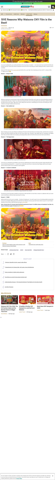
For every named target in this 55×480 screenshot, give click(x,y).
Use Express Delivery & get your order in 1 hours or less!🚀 (34, 9)
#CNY (21, 250)
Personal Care (9, 14)
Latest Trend (29, 14)
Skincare (22, 14)
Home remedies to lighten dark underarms (14, 272)
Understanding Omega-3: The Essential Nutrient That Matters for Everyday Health (23, 282)
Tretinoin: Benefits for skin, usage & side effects (16, 262)
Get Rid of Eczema (9, 287)
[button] (53, 7)
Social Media (4, 313)
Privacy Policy (19, 478)
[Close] (52, 475)
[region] (27, 477)
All (2, 14)
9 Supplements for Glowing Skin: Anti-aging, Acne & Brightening (19, 267)
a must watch (16, 70)
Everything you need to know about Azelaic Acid (16, 277)
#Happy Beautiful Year (39, 250)
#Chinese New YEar (14, 250)
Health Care (16, 14)
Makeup (35, 14)
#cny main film (28, 250)
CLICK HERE (24, 202)
